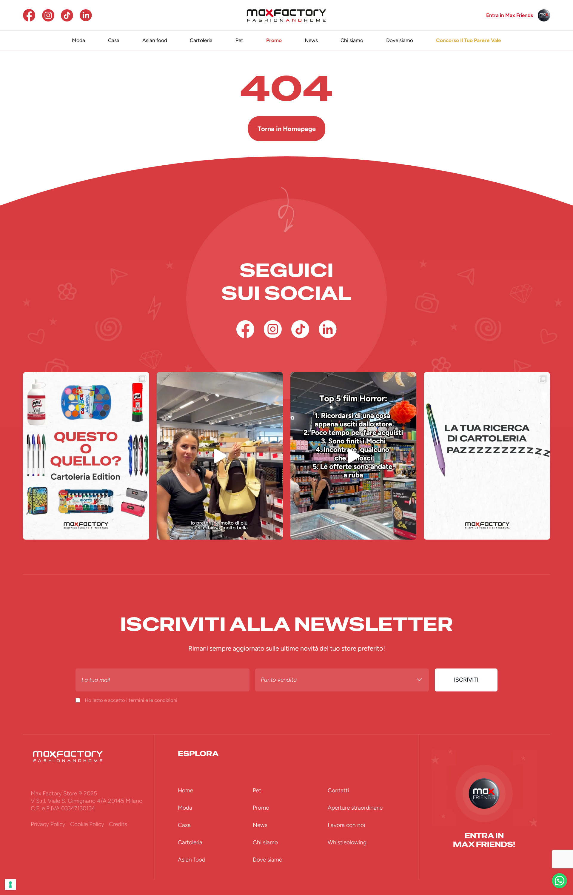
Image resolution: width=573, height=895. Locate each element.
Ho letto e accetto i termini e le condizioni (131, 700)
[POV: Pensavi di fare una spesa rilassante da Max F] (353, 456)
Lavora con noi (346, 825)
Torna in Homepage (287, 129)
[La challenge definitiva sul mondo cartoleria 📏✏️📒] (86, 456)
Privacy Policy (48, 824)
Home (185, 790)
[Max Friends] (544, 15)
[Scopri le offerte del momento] (559, 880)
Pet (239, 40)
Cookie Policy (87, 824)
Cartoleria (201, 40)
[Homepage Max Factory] (286, 15)
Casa (113, 40)
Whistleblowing (347, 842)
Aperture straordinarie (355, 807)
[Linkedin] (86, 15)
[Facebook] (29, 15)
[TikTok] (67, 15)
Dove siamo (399, 40)
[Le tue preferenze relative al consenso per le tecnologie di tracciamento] (10, 884)
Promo (274, 40)
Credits (118, 824)
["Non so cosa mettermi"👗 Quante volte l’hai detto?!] (220, 456)
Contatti (338, 790)
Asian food (154, 40)
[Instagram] (48, 15)
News (311, 40)
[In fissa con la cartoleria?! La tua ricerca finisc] (487, 456)
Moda (78, 40)
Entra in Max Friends (509, 15)
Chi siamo (352, 40)
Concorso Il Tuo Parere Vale (468, 40)
